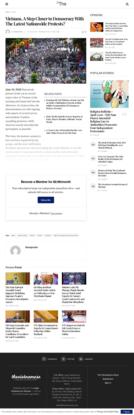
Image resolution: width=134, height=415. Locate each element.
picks (40, 235)
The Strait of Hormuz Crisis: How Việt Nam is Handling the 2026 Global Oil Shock (112, 145)
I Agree (126, 411)
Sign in (108, 382)
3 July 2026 (110, 47)
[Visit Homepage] (67, 4)
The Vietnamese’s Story (108, 375)
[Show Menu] (6, 4)
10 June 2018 (32, 31)
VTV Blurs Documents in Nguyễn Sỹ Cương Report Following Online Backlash (46, 329)
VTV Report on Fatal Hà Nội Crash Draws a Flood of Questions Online (73, 329)
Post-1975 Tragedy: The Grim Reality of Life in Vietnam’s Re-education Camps (110, 159)
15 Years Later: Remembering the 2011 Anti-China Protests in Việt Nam (64, 131)
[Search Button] (127, 4)
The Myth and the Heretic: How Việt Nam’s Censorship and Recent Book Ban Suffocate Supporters (116, 27)
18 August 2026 (69, 338)
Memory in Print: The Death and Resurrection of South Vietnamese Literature (112, 173)
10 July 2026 (111, 34)
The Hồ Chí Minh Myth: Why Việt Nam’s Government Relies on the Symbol (116, 41)
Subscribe (46, 200)
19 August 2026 (41, 338)
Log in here (56, 213)
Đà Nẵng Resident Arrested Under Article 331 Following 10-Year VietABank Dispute (45, 291)
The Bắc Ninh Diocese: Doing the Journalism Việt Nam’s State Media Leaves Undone (115, 56)
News (14, 12)
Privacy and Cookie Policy (107, 411)
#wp (13, 235)
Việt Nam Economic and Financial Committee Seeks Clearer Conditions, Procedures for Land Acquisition (17, 331)
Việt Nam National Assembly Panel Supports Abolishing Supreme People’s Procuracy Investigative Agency (17, 294)
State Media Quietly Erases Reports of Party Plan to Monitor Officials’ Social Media (64, 119)
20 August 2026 (41, 300)
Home (7, 12)
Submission (108, 378)
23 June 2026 (111, 63)
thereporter (18, 31)
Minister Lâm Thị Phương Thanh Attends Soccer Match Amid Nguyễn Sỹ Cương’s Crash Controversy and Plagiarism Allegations (73, 294)
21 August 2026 (13, 306)
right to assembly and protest (66, 235)
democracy (22, 235)
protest (48, 235)
